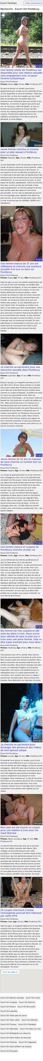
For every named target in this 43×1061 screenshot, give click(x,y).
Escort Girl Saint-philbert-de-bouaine (16, 1046)
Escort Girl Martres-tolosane (12, 998)
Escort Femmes (8, 3)
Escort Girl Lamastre (9, 1011)
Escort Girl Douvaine (9, 1051)
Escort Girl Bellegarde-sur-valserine (15, 1033)
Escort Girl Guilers (8, 1007)
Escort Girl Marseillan (9, 1029)
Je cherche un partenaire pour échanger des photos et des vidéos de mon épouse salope (21, 747)
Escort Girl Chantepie (27, 1024)
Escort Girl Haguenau (27, 1042)
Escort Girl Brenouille (26, 1007)
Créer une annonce (33, 3)
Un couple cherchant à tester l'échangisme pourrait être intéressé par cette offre (21, 913)
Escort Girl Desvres (27, 1002)
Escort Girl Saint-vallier (10, 1020)
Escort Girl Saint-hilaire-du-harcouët (16, 1038)
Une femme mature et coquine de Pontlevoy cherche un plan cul (20, 548)
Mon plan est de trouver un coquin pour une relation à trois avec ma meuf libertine (20, 830)
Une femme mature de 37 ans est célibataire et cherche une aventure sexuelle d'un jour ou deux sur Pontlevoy (21, 267)
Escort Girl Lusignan (9, 1002)
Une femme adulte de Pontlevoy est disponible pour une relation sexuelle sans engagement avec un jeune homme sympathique (21, 74)
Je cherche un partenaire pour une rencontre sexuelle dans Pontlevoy (20, 368)
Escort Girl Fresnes (9, 1024)
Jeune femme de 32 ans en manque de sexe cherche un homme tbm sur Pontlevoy (21, 462)
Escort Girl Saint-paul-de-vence (14, 1015)
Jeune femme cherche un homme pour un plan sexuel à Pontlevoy (20, 150)
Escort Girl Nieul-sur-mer (30, 1029)
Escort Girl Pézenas (9, 1042)
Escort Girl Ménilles (30, 1020)
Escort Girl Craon (33, 998)
